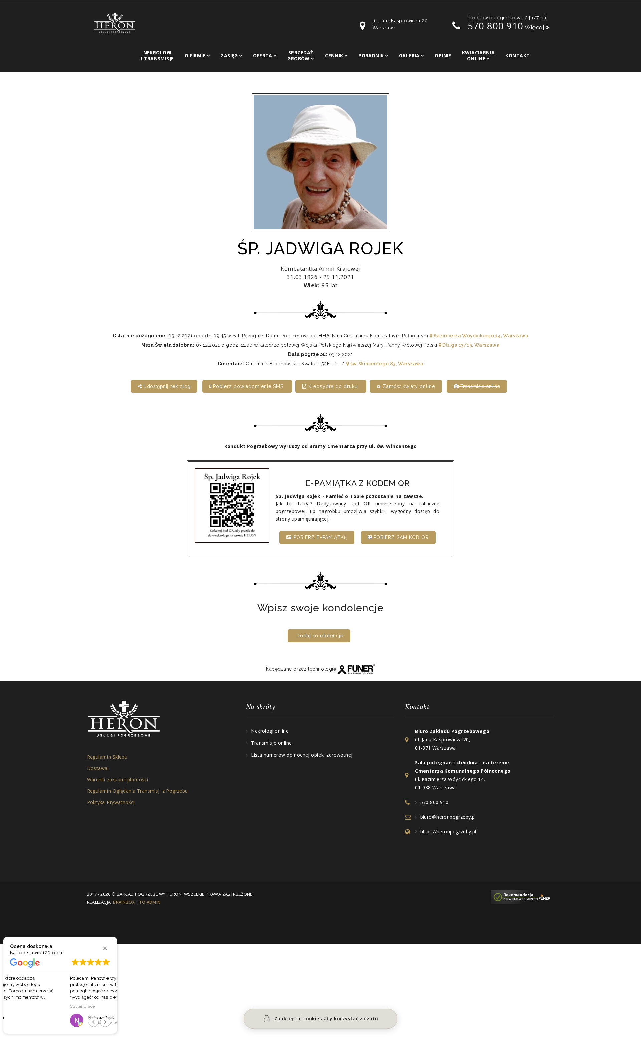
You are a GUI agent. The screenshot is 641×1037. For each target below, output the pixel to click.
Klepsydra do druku (333, 386)
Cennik (334, 55)
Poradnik (371, 55)
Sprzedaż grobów (300, 55)
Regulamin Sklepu (107, 757)
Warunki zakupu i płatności (117, 779)
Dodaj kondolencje (319, 635)
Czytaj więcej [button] (23, 1006)
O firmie (195, 55)
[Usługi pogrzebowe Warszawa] (522, 897)
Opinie (443, 55)
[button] (105, 948)
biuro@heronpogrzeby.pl (448, 817)
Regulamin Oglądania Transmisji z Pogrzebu (137, 791)
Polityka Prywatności (111, 802)
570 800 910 (495, 25)
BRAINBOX (124, 902)
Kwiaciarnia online (478, 55)
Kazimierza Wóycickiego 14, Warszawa (480, 335)
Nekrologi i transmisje (157, 55)
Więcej (535, 27)
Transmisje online (271, 743)
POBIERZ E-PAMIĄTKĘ (319, 537)
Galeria (409, 55)
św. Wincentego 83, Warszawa (386, 363)
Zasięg (229, 55)
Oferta (262, 55)
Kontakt (517, 55)
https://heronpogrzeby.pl (448, 831)
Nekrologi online (270, 731)
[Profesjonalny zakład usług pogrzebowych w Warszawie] (115, 22)
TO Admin (149, 902)
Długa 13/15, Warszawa (470, 345)
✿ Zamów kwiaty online (406, 386)
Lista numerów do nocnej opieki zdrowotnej (301, 755)
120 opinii (53, 952)
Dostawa (97, 768)
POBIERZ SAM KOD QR (400, 537)
